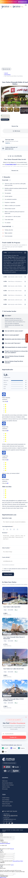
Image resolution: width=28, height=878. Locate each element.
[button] (26, 5)
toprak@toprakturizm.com (9, 819)
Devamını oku (15, 170)
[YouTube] (12, 823)
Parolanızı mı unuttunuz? (5, 843)
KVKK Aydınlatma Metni (7, 801)
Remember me (4, 842)
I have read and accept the (12, 861)
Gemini (14, 748)
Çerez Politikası (5, 799)
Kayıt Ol (12, 848)
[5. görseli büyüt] (10, 109)
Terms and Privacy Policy (18, 861)
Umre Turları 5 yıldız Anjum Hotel (11, 606)
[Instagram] (6, 823)
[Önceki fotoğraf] (3, 96)
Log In (12, 864)
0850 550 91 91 (9, 149)
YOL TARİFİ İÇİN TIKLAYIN (10, 811)
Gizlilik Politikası (5, 797)
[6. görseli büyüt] (17, 109)
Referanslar (5, 789)
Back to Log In (3, 877)
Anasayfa (6, 72)
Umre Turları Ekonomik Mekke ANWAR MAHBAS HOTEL (13, 699)
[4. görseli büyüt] (4, 109)
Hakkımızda (4, 781)
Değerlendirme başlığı (7, 518)
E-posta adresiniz (6, 557)
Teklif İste (8, 143)
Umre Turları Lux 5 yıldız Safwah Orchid (13, 668)
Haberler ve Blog (6, 787)
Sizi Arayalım (26, 338)
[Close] (1, 834)
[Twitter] (9, 823)
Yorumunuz (5, 532)
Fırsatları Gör (14, 737)
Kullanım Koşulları (6, 803)
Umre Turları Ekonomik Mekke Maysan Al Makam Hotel (13, 637)
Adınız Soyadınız (6, 547)
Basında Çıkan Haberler (7, 783)
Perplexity (22, 748)
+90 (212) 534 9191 (10, 816)
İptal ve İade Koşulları (7, 805)
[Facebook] (4, 823)
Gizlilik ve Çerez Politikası (8, 785)
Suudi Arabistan (7, 74)
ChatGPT (6, 748)
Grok (5, 751)
